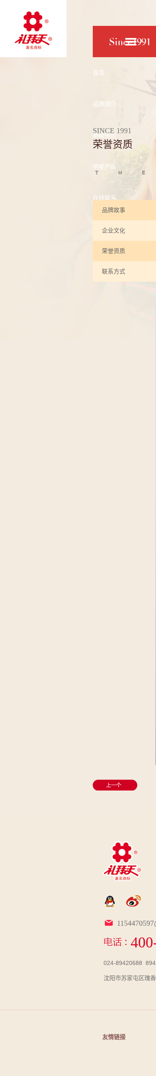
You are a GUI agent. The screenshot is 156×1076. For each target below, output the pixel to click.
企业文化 (113, 230)
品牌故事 (113, 210)
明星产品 (104, 166)
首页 (98, 72)
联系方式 (113, 271)
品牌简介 (104, 104)
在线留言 (104, 197)
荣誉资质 (113, 251)
